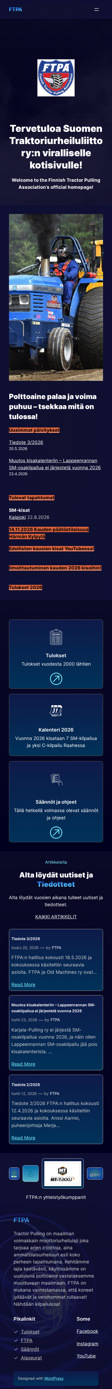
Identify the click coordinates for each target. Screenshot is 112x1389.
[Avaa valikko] (96, 9)
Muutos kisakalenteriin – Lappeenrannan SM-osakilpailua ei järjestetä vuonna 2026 (53, 1007)
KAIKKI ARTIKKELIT (56, 916)
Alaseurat (31, 1358)
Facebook (87, 1331)
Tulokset (30, 1331)
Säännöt (30, 1349)
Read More (23, 984)
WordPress (53, 1378)
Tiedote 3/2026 (26, 442)
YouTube (86, 1356)
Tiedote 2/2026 (25, 1084)
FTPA (15, 9)
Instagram (87, 1343)
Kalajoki (17, 517)
